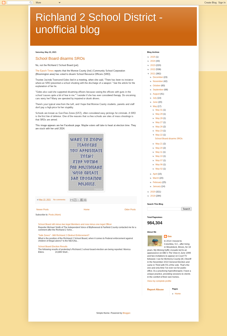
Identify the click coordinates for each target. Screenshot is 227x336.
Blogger (126, 313)
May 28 (159, 118)
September (158, 89)
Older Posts (130, 209)
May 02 (159, 169)
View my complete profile (159, 281)
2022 (153, 69)
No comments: (59, 200)
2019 (153, 196)
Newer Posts (42, 209)
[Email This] (71, 200)
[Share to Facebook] (82, 200)
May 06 (159, 164)
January (157, 186)
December (158, 77)
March (156, 178)
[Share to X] (78, 200)
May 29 (159, 114)
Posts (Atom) (55, 214)
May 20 (159, 148)
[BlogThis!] (75, 200)
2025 (153, 57)
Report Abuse (155, 289)
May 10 (159, 156)
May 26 (159, 126)
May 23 (159, 130)
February (157, 182)
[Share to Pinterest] (85, 200)
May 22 (159, 135)
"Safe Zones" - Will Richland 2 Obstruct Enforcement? (63, 235)
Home (87, 209)
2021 (153, 73)
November (158, 81)
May (155, 106)
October (157, 85)
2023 (153, 65)
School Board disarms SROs (60, 58)
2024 (153, 61)
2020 (153, 192)
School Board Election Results (52, 246)
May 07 (159, 160)
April (155, 174)
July (155, 98)
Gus (170, 236)
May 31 (159, 110)
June (155, 102)
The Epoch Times (44, 70)
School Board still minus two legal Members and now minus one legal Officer (75, 224)
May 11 (159, 152)
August (156, 94)
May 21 (159, 143)
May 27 (159, 122)
